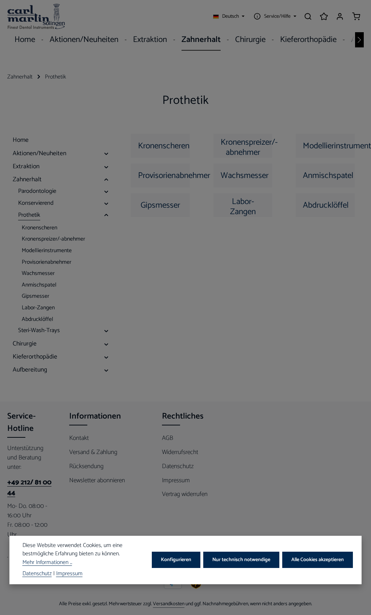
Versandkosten (168, 604)
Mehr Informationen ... (47, 563)
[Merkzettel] (324, 16)
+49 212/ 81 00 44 (29, 488)
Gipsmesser (160, 205)
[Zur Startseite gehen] (36, 16)
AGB (167, 438)
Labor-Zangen (243, 206)
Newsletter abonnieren (97, 480)
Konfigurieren (176, 560)
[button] (106, 153)
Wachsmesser (244, 175)
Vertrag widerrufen (185, 494)
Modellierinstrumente (329, 146)
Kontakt (79, 438)
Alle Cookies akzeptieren (317, 560)
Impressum (176, 480)
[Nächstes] (359, 39)
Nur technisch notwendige (241, 560)
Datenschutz (178, 466)
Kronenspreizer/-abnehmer (246, 147)
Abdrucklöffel (326, 205)
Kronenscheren (163, 146)
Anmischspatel (328, 175)
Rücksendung (86, 466)
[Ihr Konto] (340, 16)
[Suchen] (308, 16)
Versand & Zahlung (93, 452)
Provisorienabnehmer (164, 175)
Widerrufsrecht (180, 452)
